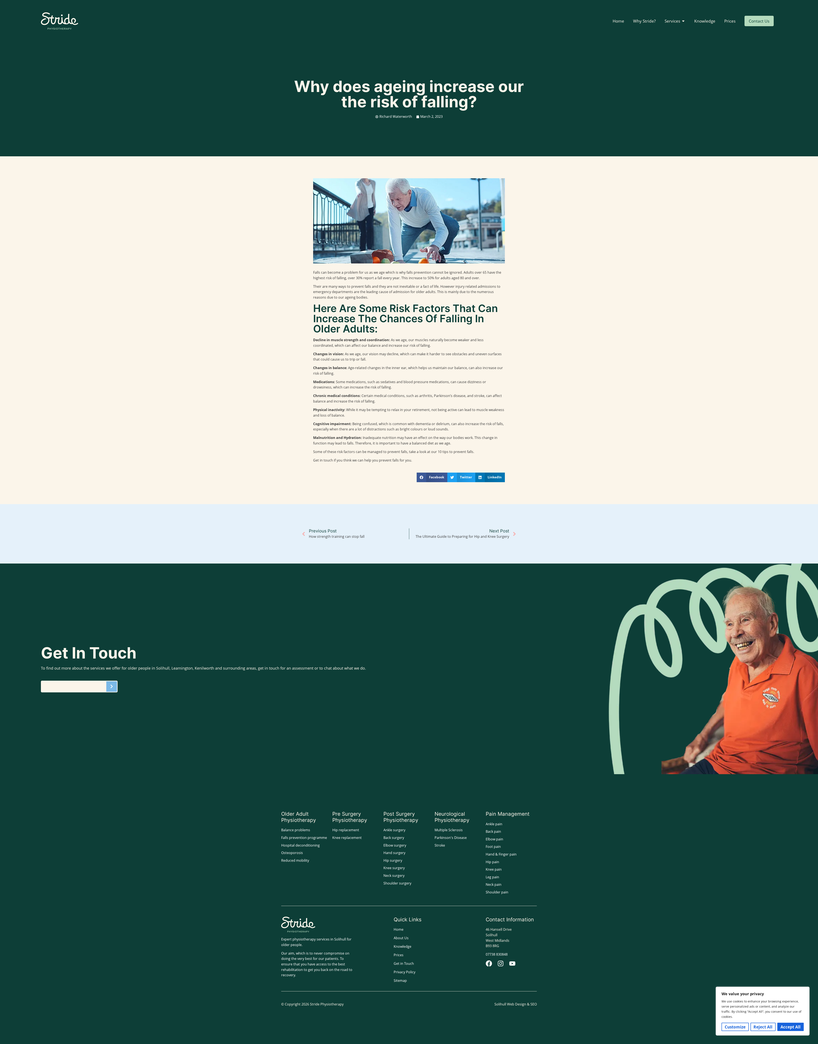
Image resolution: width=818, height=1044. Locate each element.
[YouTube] (512, 963)
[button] (432, 477)
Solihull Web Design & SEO (515, 1004)
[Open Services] (683, 21)
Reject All (762, 1027)
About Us (401, 938)
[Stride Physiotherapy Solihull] (59, 21)
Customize (735, 1027)
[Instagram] (500, 963)
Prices (398, 955)
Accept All (791, 1027)
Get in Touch (404, 963)
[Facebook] (489, 963)
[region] (762, 1011)
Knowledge (402, 946)
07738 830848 (497, 954)
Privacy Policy (404, 972)
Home (398, 929)
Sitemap (400, 980)
